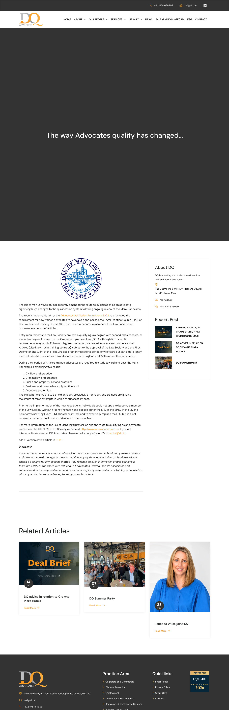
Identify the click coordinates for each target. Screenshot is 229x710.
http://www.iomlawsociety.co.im (100, 429)
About (78, 19)
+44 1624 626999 (163, 5)
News (149, 19)
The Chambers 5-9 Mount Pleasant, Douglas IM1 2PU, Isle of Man (179, 290)
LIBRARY (134, 19)
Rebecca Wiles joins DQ (171, 624)
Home (67, 19)
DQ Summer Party (102, 598)
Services (116, 19)
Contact (201, 19)
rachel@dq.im (117, 433)
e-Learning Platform (170, 19)
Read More (30, 608)
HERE (59, 440)
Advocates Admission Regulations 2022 (85, 315)
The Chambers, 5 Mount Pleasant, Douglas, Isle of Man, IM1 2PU (57, 693)
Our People (96, 19)
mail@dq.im (190, 5)
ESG (189, 19)
